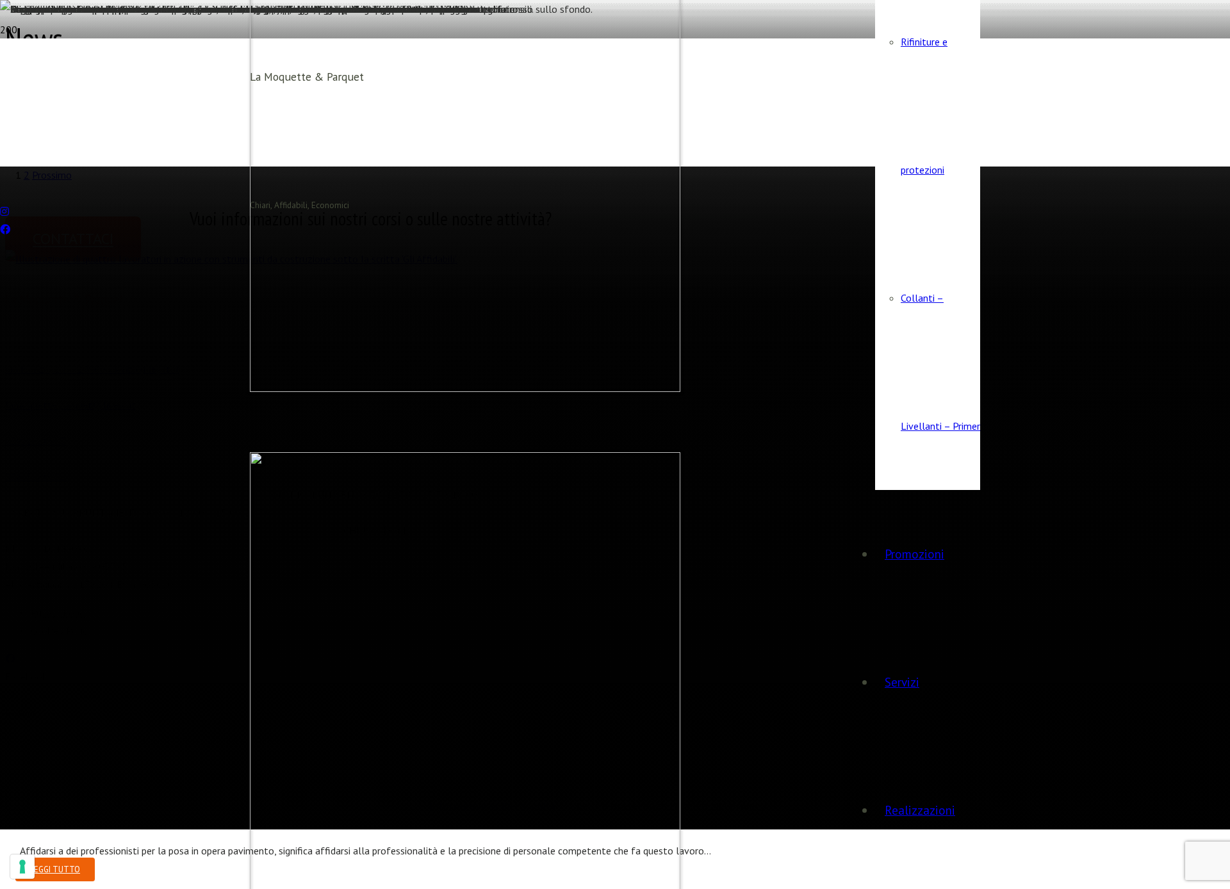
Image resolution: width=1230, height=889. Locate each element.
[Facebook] (5, 229)
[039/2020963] (4, 175)
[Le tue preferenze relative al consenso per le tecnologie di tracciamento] (22, 866)
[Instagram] (4, 211)
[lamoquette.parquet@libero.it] (4, 193)
